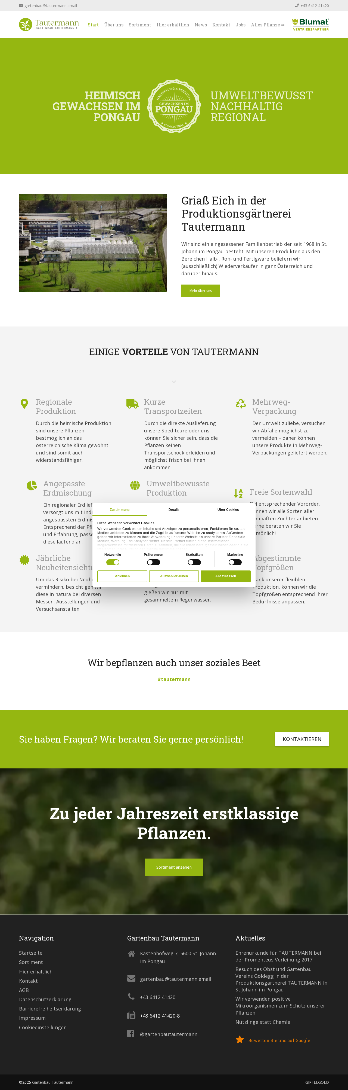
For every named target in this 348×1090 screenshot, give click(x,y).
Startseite (30, 952)
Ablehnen (122, 576)
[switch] (153, 562)
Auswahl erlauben (174, 576)
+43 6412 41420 (157, 997)
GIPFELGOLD (317, 1082)
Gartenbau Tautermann (52, 1082)
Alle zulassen (225, 576)
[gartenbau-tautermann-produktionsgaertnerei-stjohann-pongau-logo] (49, 24)
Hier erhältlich (35, 971)
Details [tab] (174, 510)
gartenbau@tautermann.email (175, 979)
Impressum (32, 1018)
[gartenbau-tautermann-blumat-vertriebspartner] (310, 25)
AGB (24, 990)
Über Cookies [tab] (228, 510)
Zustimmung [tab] (119, 510)
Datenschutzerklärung (45, 999)
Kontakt (28, 981)
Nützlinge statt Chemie (262, 1022)
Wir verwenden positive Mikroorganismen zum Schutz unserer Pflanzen (280, 1006)
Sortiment (31, 962)
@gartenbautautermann (168, 1034)
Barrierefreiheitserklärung (50, 1008)
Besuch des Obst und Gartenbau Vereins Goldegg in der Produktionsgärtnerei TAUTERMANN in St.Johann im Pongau (281, 979)
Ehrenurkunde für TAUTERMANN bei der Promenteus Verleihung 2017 (278, 956)
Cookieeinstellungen (43, 1027)
